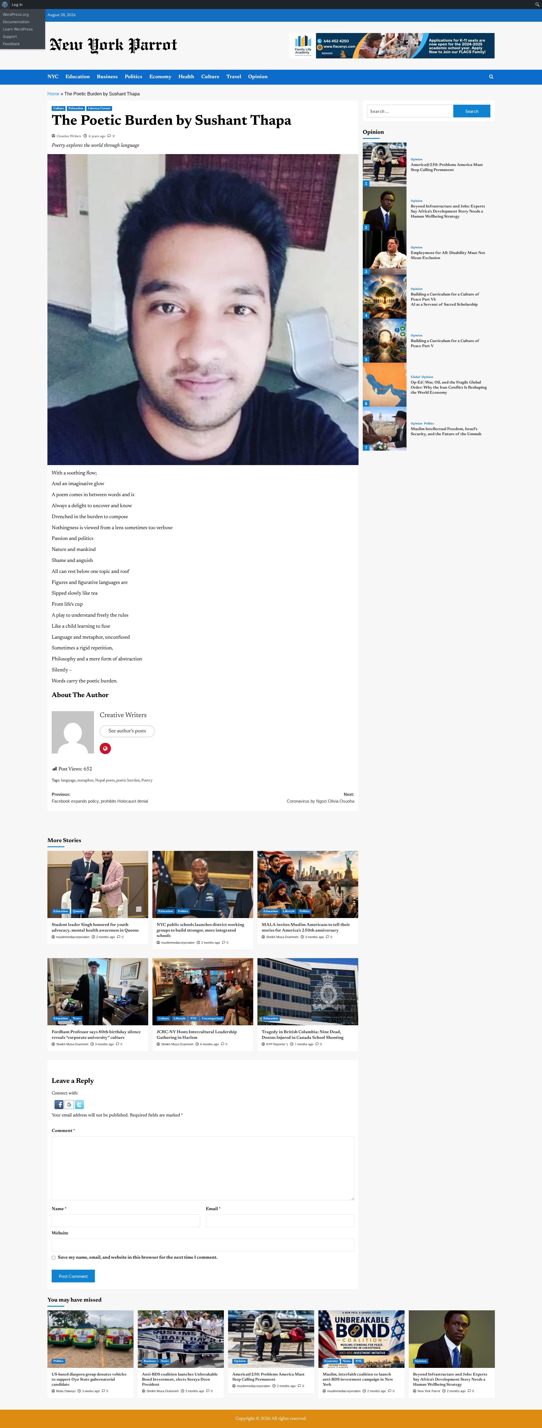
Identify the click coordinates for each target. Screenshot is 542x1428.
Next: (320, 797)
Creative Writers (69, 136)
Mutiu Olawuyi (65, 1391)
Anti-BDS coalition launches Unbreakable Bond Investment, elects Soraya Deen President (180, 1380)
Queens (78, 911)
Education (77, 77)
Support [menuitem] (10, 36)
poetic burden (128, 781)
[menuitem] (5, 4)
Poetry (146, 781)
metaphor (85, 781)
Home (53, 93)
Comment (63, 1131)
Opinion (258, 77)
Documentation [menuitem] (16, 21)
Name (59, 1209)
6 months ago (209, 1044)
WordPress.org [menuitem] (16, 14)
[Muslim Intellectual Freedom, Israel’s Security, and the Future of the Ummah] (385, 429)
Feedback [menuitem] (11, 43)
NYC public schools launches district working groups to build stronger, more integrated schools (200, 930)
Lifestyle (289, 911)
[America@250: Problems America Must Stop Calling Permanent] (385, 165)
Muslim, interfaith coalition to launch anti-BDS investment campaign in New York (358, 1380)
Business (107, 77)
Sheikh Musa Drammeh (282, 937)
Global (415, 376)
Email (213, 1209)
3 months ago (314, 937)
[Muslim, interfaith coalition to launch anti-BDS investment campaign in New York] (361, 1339)
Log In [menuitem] (17, 4)
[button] (59, 1104)
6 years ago (97, 136)
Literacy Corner (99, 108)
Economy (160, 77)
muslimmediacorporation (72, 937)
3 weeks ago (91, 1391)
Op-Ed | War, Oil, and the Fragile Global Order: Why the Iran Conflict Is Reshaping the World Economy (449, 387)
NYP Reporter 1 (277, 1044)
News (77, 1018)
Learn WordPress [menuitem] (18, 29)
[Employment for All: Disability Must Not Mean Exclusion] (385, 253)
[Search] (491, 77)
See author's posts (127, 731)
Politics (133, 77)
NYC (52, 77)
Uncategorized (212, 1018)
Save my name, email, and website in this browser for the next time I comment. (137, 1257)
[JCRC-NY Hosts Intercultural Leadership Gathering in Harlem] (202, 991)
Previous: (100, 797)
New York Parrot (429, 1391)
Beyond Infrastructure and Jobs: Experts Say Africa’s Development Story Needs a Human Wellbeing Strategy (448, 211)
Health (186, 77)
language (68, 781)
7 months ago (304, 1044)
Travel (233, 77)
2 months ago (105, 937)
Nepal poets (105, 781)
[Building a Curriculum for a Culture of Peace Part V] (385, 341)
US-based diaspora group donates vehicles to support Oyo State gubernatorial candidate (89, 1380)
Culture (210, 77)
